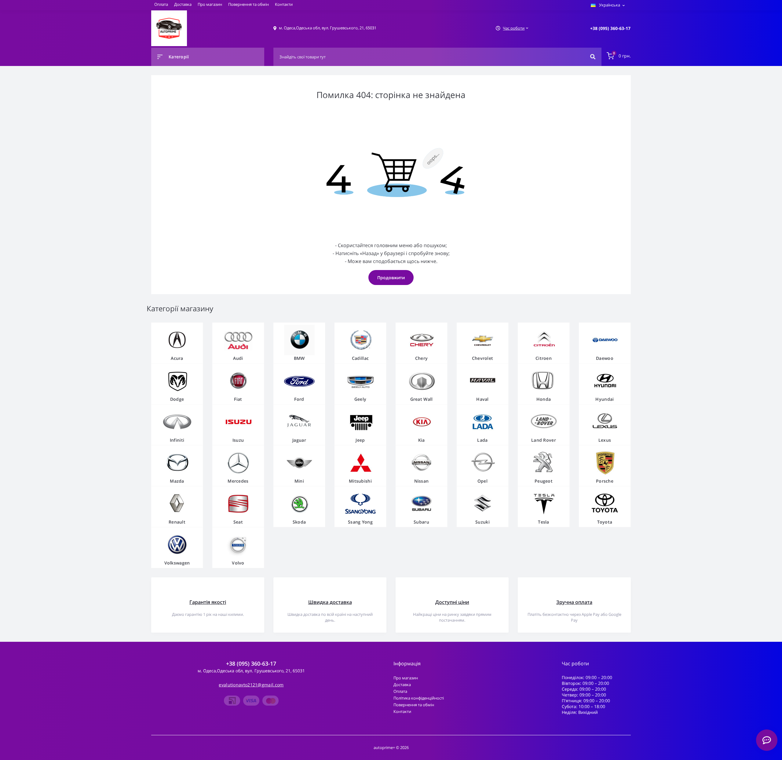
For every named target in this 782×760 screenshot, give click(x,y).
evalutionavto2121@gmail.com (251, 685)
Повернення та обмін (248, 4)
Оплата (161, 4)
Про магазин (210, 4)
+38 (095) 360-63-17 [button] (251, 663)
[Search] (592, 57)
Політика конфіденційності (418, 698)
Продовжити (391, 277)
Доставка (183, 4)
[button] (610, 28)
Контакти (284, 4)
